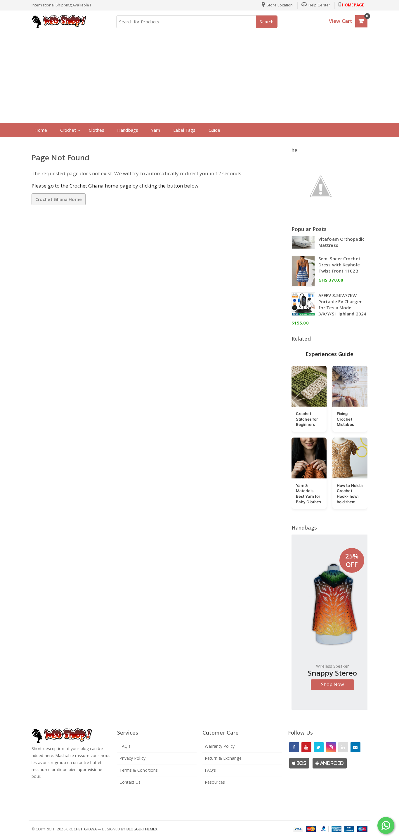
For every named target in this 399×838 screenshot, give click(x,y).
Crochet (68, 130)
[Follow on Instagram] (331, 747)
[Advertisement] (199, 74)
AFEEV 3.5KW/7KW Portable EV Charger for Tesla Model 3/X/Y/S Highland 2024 (342, 304)
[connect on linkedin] (343, 747)
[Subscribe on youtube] (306, 747)
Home (40, 130)
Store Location (279, 5)
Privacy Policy (132, 758)
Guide (215, 130)
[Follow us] (319, 747)
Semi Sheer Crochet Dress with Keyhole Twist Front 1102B (339, 265)
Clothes (96, 130)
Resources (215, 782)
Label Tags (184, 130)
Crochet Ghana (81, 829)
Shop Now (332, 684)
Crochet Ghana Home (58, 199)
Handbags (127, 130)
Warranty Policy (220, 746)
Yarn (155, 130)
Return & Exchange (223, 758)
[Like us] (294, 747)
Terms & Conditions (138, 770)
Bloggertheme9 (141, 829)
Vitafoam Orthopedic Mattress (341, 242)
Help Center (319, 5)
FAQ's (125, 746)
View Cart (340, 21)
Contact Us (130, 782)
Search (267, 22)
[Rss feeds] (355, 747)
